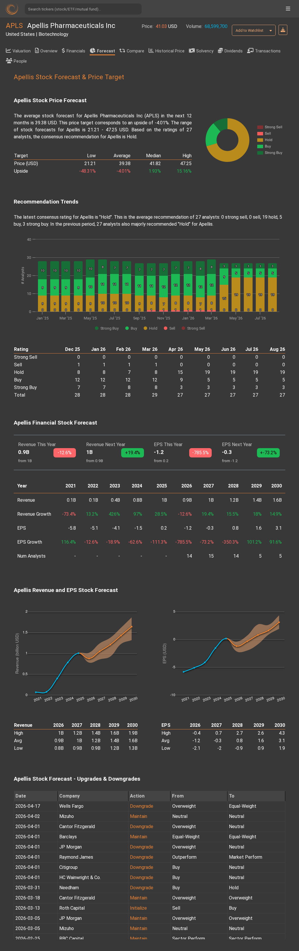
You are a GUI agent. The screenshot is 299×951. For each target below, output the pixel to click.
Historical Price (170, 51)
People (20, 61)
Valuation (22, 51)
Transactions (268, 51)
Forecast (106, 51)
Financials (76, 51)
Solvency (204, 51)
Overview (49, 51)
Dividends (234, 51)
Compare (135, 51)
